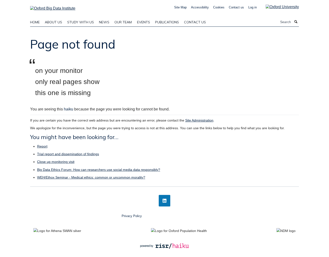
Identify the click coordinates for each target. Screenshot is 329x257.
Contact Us (195, 22)
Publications (167, 22)
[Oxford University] (278, 7)
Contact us (236, 7)
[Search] (296, 22)
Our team (123, 22)
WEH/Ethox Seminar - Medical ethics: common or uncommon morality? (91, 177)
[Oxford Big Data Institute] (52, 7)
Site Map (180, 7)
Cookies (218, 7)
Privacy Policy (132, 216)
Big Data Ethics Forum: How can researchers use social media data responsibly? (98, 170)
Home (35, 22)
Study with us (80, 22)
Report (42, 146)
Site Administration (199, 120)
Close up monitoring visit (55, 162)
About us (53, 22)
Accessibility (200, 7)
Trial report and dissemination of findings (68, 154)
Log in (252, 7)
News (104, 22)
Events (143, 22)
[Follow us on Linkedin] (164, 200)
